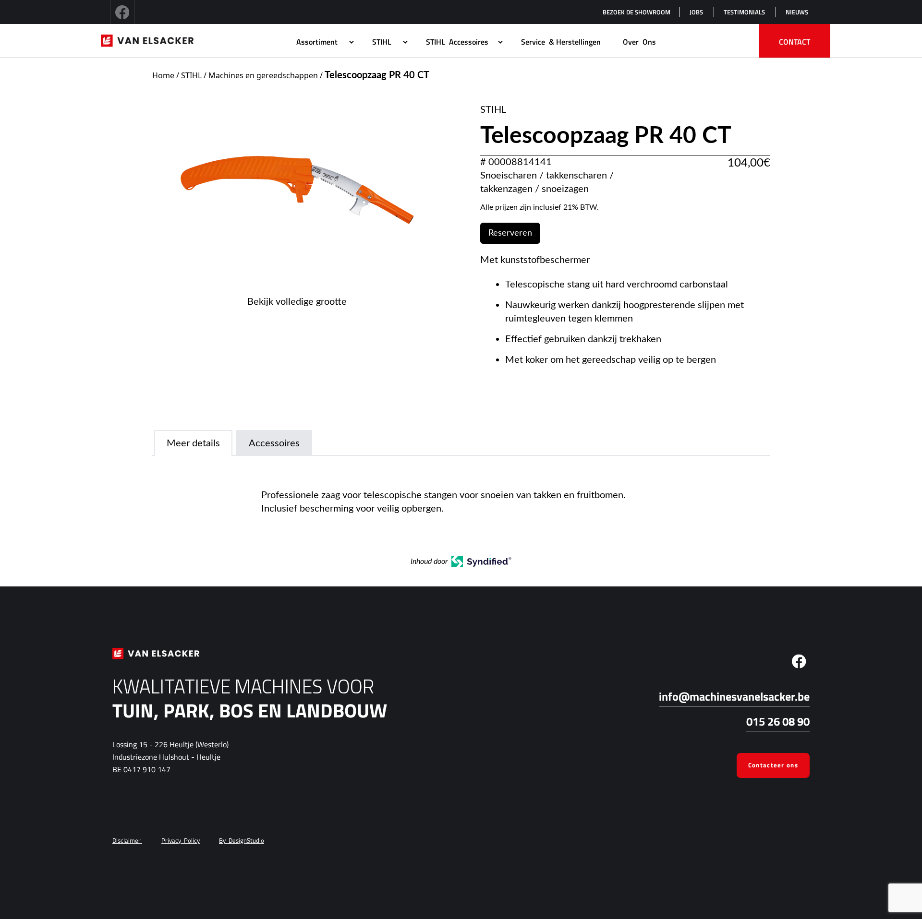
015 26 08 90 (778, 721)
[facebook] (122, 12)
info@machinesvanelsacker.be (734, 696)
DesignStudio (241, 840)
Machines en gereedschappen (263, 75)
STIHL (191, 75)
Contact (794, 42)
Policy (180, 840)
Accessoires (457, 42)
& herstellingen (561, 42)
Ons (639, 42)
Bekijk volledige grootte (297, 302)
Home (163, 75)
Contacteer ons (773, 765)
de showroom (636, 12)
